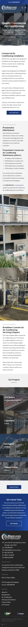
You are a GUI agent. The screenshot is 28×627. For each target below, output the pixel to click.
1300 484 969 (16, 2)
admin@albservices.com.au (12, 550)
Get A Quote (5, 604)
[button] (25, 7)
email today (18, 185)
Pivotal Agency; (11, 620)
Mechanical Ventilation (9, 600)
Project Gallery (6, 602)
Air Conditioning (7, 597)
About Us (4, 592)
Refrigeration (6, 595)
